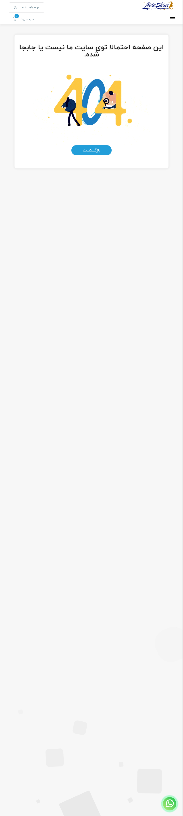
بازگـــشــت (91, 150)
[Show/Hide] (169, 803)
